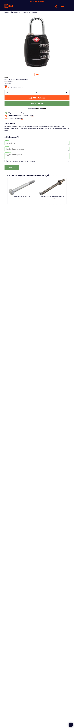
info (32, 115)
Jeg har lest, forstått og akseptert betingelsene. (21, 161)
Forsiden (7, 12)
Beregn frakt (24, 112)
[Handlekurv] (62, 6)
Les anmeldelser (9, 81)
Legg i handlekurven (37, 103)
